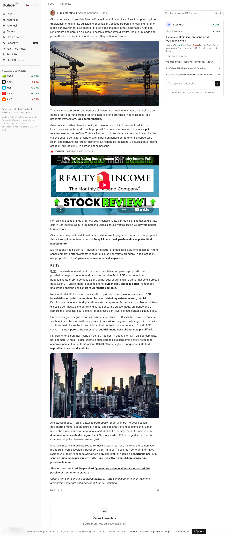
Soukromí (6, 109)
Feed (51, 3)
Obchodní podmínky (24, 109)
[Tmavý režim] (35, 5)
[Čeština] (27, 5)
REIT (53, 271)
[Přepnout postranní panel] (41, 268)
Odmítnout (182, 531)
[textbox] (189, 83)
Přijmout (199, 531)
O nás (15, 112)
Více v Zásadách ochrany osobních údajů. (150, 531)
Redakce (25, 112)
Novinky (6, 112)
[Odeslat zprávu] (217, 84)
